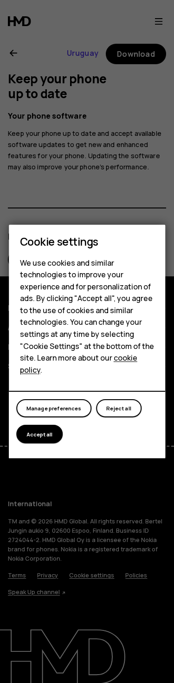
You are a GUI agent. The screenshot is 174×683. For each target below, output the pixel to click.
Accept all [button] (39, 434)
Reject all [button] (118, 408)
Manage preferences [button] (54, 408)
